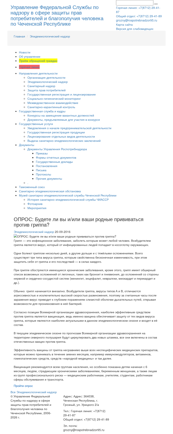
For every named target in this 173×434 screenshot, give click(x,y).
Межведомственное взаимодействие (52, 103)
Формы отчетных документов (56, 157)
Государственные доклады (54, 161)
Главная (19, 36)
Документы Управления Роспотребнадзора (57, 149)
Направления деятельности (38, 73)
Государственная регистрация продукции (56, 132)
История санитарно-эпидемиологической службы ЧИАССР (68, 199)
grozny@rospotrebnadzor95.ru (136, 20)
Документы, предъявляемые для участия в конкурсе (63, 119)
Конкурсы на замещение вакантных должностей (60, 115)
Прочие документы (49, 178)
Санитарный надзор (41, 86)
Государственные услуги (36, 124)
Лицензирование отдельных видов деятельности (61, 136)
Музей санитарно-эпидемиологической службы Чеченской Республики (67, 195)
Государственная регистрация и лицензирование (61, 94)
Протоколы (43, 174)
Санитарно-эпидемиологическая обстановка (50, 191)
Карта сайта (124, 24)
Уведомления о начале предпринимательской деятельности (69, 128)
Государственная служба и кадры (42, 111)
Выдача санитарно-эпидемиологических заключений (64, 140)
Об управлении (29, 56)
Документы (26, 145)
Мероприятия (36, 208)
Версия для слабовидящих (134, 29)
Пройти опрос (23, 386)
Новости (24, 52)
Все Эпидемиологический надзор (34, 392)
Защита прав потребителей (46, 90)
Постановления (46, 166)
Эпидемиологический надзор (50, 36)
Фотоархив (34, 204)
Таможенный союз (32, 187)
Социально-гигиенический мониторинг (54, 98)
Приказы (42, 153)
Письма (41, 170)
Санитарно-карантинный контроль (51, 107)
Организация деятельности (46, 77)
